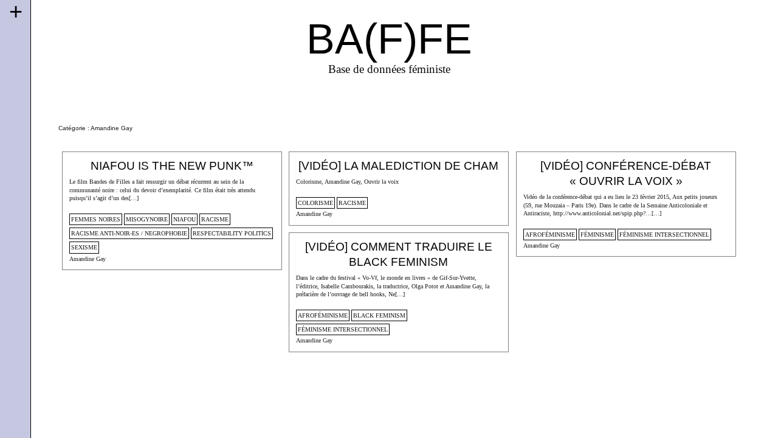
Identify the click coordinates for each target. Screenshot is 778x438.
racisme (215, 219)
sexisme (84, 247)
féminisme (597, 234)
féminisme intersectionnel (664, 234)
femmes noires (95, 219)
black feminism (379, 315)
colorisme (315, 203)
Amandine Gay (87, 258)
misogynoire (147, 219)
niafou (184, 219)
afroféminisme (550, 234)
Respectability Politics (232, 233)
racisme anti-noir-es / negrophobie (129, 233)
